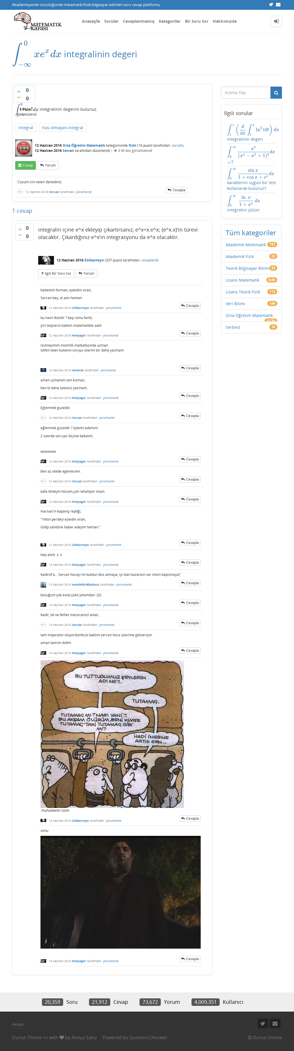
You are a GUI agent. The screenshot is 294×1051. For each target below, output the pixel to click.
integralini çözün (243, 203)
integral (25, 127)
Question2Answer (148, 1037)
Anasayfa (91, 21)
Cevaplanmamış (138, 21)
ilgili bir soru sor (58, 273)
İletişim (18, 1024)
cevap (28, 165)
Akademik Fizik (240, 256)
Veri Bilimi (235, 303)
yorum (50, 165)
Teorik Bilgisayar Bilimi (247, 268)
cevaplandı (149, 260)
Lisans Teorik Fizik (243, 292)
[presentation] (37, 54)
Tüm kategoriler (251, 232)
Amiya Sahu (84, 1037)
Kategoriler (170, 21)
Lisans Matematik (242, 280)
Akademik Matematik (246, 244)
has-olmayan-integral (62, 127)
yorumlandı (84, 192)
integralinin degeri (251, 133)
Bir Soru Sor (196, 21)
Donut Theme (27, 1037)
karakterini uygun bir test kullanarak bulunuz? (251, 179)
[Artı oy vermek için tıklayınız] (19, 91)
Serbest (233, 327)
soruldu (178, 145)
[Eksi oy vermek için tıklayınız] (19, 97)
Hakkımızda (225, 21)
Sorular (111, 21)
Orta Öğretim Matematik (84, 145)
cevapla (179, 190)
